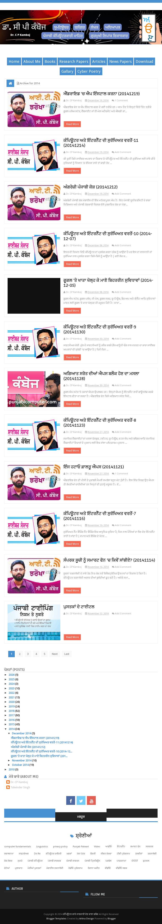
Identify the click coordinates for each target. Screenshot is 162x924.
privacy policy (60, 846)
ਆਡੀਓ (108, 846)
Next (55, 653)
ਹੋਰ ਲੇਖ (37, 853)
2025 (12, 679)
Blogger (112, 918)
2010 (12, 769)
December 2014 (22, 733)
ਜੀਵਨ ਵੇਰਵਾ (106, 853)
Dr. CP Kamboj (19, 782)
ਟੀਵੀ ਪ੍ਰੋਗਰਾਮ (123, 853)
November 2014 (22, 760)
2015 (12, 724)
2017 (12, 715)
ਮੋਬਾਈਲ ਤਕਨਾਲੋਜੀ (54, 868)
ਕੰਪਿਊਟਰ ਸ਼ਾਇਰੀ (53, 853)
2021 (12, 697)
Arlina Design (86, 918)
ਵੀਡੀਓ (108, 868)
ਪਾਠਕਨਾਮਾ (121, 861)
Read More (72, 124)
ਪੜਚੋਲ (108, 861)
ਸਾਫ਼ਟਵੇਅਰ (24, 853)
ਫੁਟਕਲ (146, 861)
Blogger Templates (56, 918)
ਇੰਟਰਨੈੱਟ (121, 846)
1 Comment (121, 100)
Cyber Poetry (89, 71)
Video (97, 846)
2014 (12, 729)
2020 (12, 701)
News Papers (120, 61)
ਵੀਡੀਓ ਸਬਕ (121, 868)
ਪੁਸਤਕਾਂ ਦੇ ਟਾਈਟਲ (78, 606)
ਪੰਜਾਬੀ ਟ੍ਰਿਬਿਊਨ (92, 861)
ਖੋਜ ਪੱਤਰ (81, 853)
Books (50, 61)
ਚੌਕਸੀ (93, 853)
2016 (12, 719)
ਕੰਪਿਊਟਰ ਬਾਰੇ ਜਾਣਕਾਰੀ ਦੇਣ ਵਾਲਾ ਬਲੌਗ (80, 914)
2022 (12, 692)
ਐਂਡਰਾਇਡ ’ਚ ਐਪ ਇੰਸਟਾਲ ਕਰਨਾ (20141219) (101, 93)
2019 (12, 706)
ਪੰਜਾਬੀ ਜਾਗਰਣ (54, 861)
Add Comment (123, 152)
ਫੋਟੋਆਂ (7, 868)
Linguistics (42, 846)
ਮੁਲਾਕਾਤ (18, 868)
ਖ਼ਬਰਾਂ (69, 853)
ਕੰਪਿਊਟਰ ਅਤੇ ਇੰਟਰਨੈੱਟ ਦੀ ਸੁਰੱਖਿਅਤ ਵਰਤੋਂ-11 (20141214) (42, 742)
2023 (12, 688)
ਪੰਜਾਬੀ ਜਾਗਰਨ (72, 861)
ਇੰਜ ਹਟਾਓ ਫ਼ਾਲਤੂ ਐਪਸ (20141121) (93, 467)
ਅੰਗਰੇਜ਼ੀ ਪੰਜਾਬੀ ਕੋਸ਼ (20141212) (90, 187)
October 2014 (20, 764)
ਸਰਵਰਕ (149, 846)
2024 (12, 683)
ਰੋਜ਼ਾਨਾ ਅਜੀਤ (94, 868)
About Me (31, 61)
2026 (12, 674)
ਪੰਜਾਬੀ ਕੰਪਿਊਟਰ (35, 861)
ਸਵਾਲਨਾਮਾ (9, 853)
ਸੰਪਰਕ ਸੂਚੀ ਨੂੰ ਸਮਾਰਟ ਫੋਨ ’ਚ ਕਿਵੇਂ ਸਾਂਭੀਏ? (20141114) (109, 560)
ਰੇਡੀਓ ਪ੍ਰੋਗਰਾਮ (75, 868)
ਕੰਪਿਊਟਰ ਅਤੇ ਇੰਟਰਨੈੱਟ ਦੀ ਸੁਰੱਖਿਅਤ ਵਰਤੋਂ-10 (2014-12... (41, 751)
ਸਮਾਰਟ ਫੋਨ (135, 846)
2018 (12, 710)
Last (66, 653)
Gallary (67, 71)
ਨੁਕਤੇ (20, 861)
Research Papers (73, 61)
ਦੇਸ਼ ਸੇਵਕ (8, 861)
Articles (98, 61)
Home (14, 61)
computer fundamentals (17, 846)
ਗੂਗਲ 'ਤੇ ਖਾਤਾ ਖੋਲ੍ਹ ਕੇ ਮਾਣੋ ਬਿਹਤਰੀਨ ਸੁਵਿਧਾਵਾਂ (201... (39, 756)
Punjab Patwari (81, 846)
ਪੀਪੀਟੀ (134, 861)
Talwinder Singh (20, 787)
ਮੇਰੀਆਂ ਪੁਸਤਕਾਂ (34, 868)
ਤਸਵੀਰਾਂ (138, 853)
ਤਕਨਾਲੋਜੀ (152, 853)
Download (144, 61)
